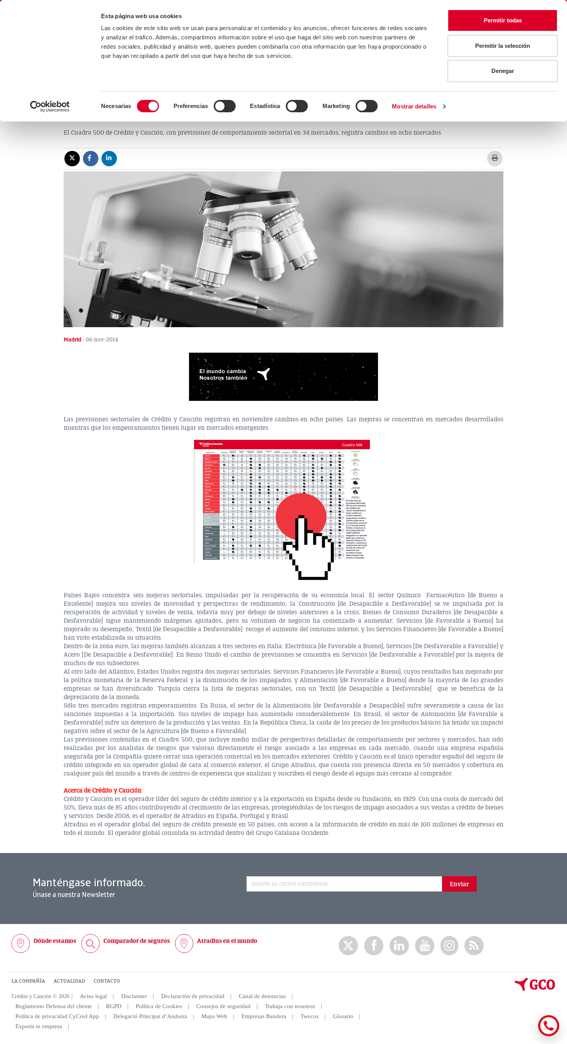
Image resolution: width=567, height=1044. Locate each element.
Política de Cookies (159, 1006)
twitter (348, 945)
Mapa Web (214, 1016)
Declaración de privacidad (192, 996)
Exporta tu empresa (38, 1026)
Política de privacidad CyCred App (57, 1016)
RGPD (114, 1006)
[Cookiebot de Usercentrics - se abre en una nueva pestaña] (50, 106)
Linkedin (399, 945)
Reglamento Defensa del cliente (53, 1006)
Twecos (309, 1016)
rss (474, 945)
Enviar (459, 884)
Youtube (424, 945)
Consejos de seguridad (223, 1006)
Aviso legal (93, 996)
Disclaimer (134, 996)
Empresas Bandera (263, 1016)
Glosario (343, 1016)
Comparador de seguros (136, 941)
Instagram (449, 945)
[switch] (225, 106)
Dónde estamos (55, 941)
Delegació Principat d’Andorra (150, 1016)
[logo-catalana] (535, 989)
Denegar (502, 71)
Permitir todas (503, 20)
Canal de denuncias (262, 996)
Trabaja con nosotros (290, 1006)
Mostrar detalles (414, 106)
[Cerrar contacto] (526, 1035)
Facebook (373, 945)
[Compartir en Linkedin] (109, 158)
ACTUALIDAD (69, 981)
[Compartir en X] (72, 158)
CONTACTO (107, 981)
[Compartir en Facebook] (90, 158)
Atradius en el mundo (227, 941)
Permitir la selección (502, 45)
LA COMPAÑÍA (28, 981)
